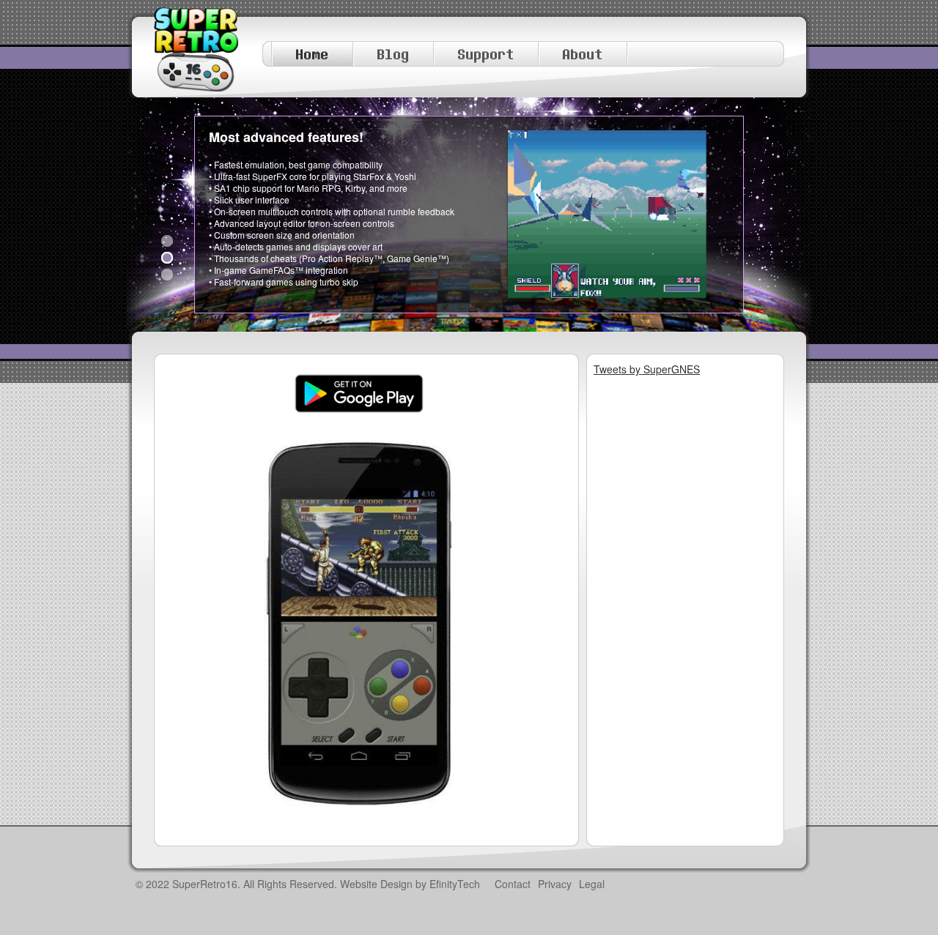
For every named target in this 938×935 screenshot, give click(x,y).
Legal (592, 883)
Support (486, 54)
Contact (513, 883)
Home (312, 54)
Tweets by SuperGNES (647, 369)
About (583, 54)
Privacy (555, 883)
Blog (393, 54)
